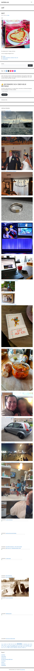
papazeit (19, 646)
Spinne (2, 647)
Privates (4, 56)
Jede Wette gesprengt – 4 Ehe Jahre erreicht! (14, 546)
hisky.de (2, 662)
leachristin (31, 645)
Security (26, 646)
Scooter (24, 646)
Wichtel (23, 647)
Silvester (30, 646)
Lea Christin (27, 645)
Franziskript (3, 660)
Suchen (2, 63)
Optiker (5, 646)
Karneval (21, 645)
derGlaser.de (3, 657)
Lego (1, 646)
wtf (17, 57)
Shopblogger (3, 665)
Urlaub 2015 (11, 647)
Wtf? (3, 13)
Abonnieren (4, 94)
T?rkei (4, 647)
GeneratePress (22, 669)
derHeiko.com (5, 2)
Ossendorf (8, 646)
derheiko (4, 57)
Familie (2, 645)
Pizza (15, 57)
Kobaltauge (3, 663)
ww (25, 647)
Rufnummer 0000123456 (10, 638)
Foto (6, 645)
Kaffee (19, 645)
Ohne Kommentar (9, 575)
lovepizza (12, 57)
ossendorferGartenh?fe (13, 646)
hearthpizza (8, 57)
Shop (28, 646)
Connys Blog (3, 656)
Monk (3, 646)
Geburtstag (14, 645)
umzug (6, 647)
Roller (21, 646)
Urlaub (8, 647)
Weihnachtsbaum (20, 647)
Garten (11, 645)
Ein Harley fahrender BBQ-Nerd (7, 659)
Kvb (23, 645)
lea (24, 645)
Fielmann (5, 645)
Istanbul (17, 645)
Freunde (9, 645)
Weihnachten (15, 647)
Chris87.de (3, 654)
